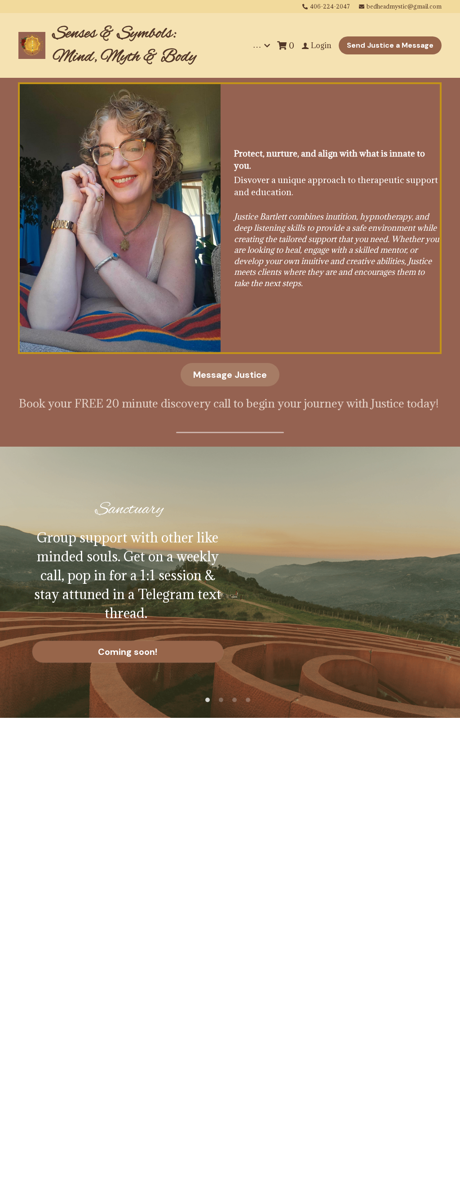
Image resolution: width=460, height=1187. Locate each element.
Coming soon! (127, 652)
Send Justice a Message (390, 45)
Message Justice (230, 375)
